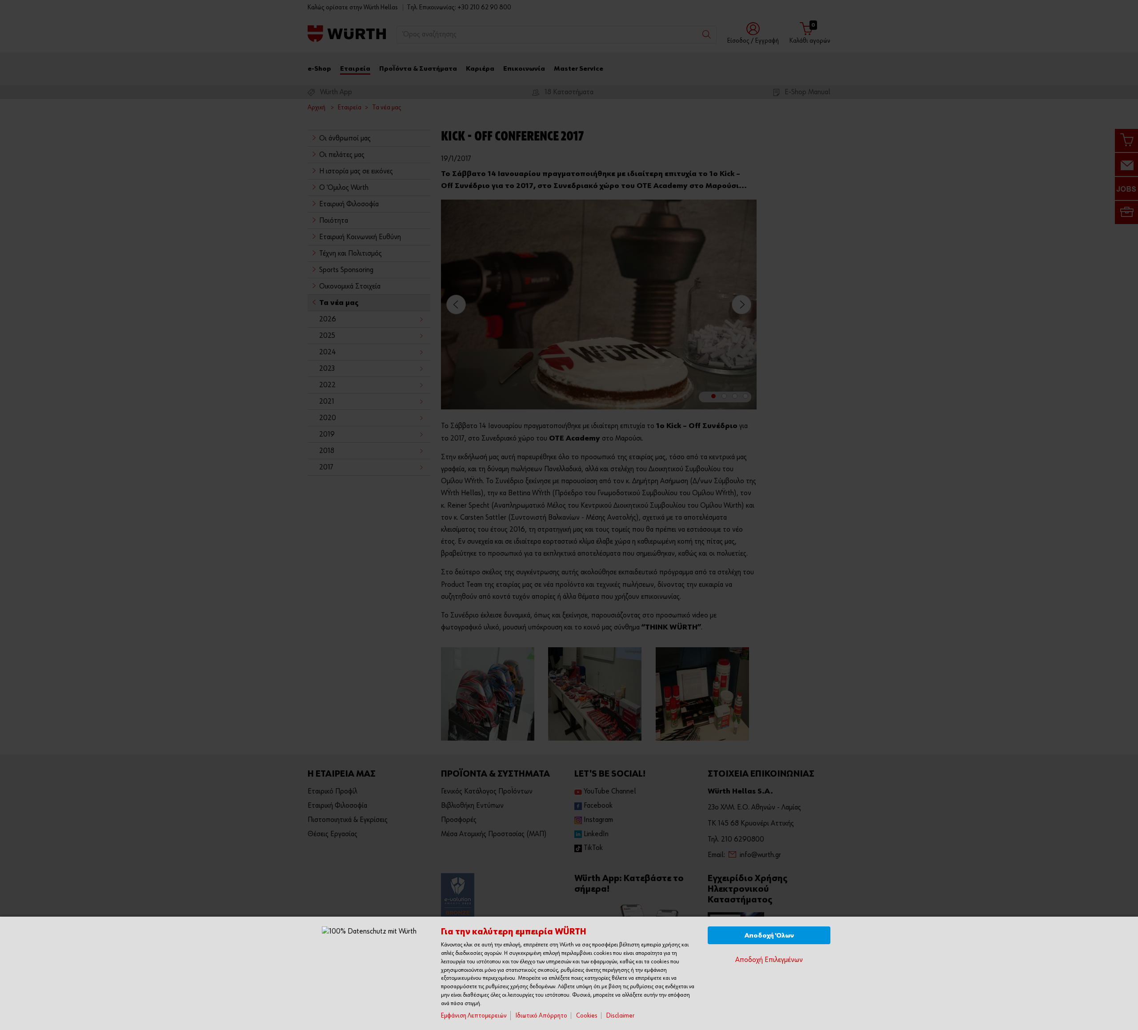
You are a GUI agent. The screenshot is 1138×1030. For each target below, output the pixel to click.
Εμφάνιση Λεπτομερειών (474, 1015)
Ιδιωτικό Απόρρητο (541, 1015)
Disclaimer (620, 1015)
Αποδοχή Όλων (769, 935)
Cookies (586, 1015)
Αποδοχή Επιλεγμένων (769, 960)
